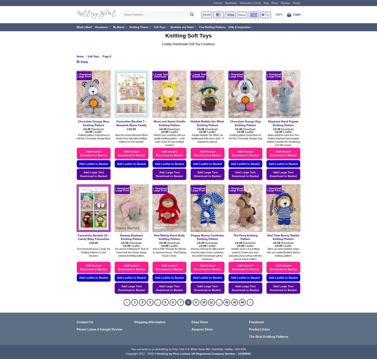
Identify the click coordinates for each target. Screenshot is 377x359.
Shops (296, 3)
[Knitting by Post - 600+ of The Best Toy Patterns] (96, 14)
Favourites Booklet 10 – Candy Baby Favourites (94, 237)
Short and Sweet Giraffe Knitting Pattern (169, 123)
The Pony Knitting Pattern (245, 237)
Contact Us (85, 322)
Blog (266, 3)
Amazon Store (202, 329)
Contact (217, 3)
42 (226, 302)
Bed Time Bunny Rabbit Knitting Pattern (283, 237)
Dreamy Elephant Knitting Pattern (131, 237)
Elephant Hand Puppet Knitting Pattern (283, 123)
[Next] (250, 302)
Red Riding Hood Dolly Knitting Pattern (169, 237)
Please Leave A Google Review (99, 329)
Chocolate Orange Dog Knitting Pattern (245, 123)
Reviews (285, 3)
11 (211, 302)
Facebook (256, 322)
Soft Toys (159, 27)
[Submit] (191, 14)
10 (203, 302)
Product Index (259, 329)
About (274, 3)
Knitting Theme (139, 27)
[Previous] (127, 302)
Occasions (101, 27)
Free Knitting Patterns (212, 27)
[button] (289, 14)
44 (242, 302)
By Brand (118, 27)
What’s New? (84, 27)
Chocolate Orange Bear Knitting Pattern (93, 123)
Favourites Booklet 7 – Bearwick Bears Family (131, 123)
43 (234, 302)
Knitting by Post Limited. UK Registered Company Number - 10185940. (204, 353)
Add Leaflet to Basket (93, 163)
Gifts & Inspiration (239, 27)
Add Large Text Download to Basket (93, 174)
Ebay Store (199, 322)
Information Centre (250, 3)
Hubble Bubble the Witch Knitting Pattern (207, 123)
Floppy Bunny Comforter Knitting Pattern (207, 237)
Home (80, 56)
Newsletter (231, 3)
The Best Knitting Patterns (268, 336)
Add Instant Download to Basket (93, 153)
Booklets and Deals (182, 27)
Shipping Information (150, 322)
